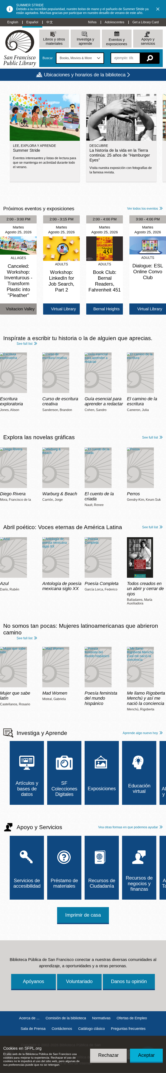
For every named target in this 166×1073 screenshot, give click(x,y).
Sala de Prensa (33, 1029)
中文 (49, 22)
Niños (92, 22)
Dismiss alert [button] (158, 9)
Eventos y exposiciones (116, 42)
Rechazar (108, 1055)
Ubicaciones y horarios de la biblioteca (85, 74)
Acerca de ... (29, 1018)
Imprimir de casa (83, 915)
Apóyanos (33, 981)
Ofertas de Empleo (132, 1018)
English (12, 22)
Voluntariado (79, 981)
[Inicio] (19, 48)
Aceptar (146, 1055)
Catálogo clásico (91, 1029)
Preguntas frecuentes (128, 1029)
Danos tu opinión (129, 981)
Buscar (48, 58)
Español (32, 22)
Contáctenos (62, 1029)
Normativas (101, 1018)
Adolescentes (114, 22)
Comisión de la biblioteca (66, 1018)
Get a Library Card (145, 22)
